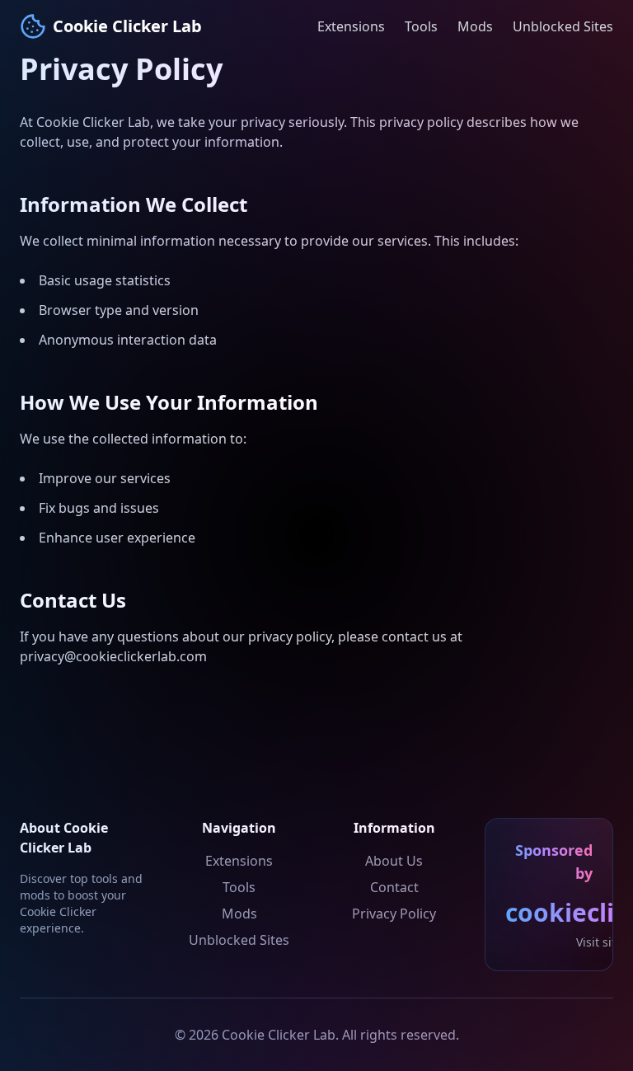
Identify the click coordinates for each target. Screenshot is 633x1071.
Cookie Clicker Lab (127, 26)
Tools (421, 26)
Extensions (351, 26)
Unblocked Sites (563, 26)
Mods (475, 26)
